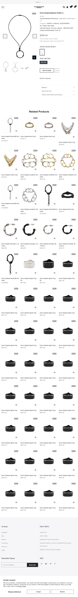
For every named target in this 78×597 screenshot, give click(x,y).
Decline (62, 592)
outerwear (4, 532)
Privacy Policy (22, 586)
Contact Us (43, 532)
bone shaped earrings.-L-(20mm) (10, 245)
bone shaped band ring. (28, 136)
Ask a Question (46, 78)
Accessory (5, 543)
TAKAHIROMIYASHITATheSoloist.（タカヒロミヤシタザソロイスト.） (57, 19)
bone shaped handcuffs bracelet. (10, 137)
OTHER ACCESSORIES (47, 30)
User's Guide (43, 536)
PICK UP (58, 30)
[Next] (35, 36)
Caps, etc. (5, 546)
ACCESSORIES (64, 23)
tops (3, 536)
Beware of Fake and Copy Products (50, 549)
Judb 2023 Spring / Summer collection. (51, 28)
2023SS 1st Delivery (53, 23)
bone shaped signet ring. (67, 278)
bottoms (4, 539)
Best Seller (51, 26)
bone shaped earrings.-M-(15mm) (48, 245)
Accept (38, 592)
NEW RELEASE (68, 28)
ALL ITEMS (43, 26)
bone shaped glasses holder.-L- (52, 13)
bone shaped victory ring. (67, 142)
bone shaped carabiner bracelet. (29, 176)
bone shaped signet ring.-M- (29, 279)
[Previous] (5, 36)
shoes (3, 550)
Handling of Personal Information (49, 539)
